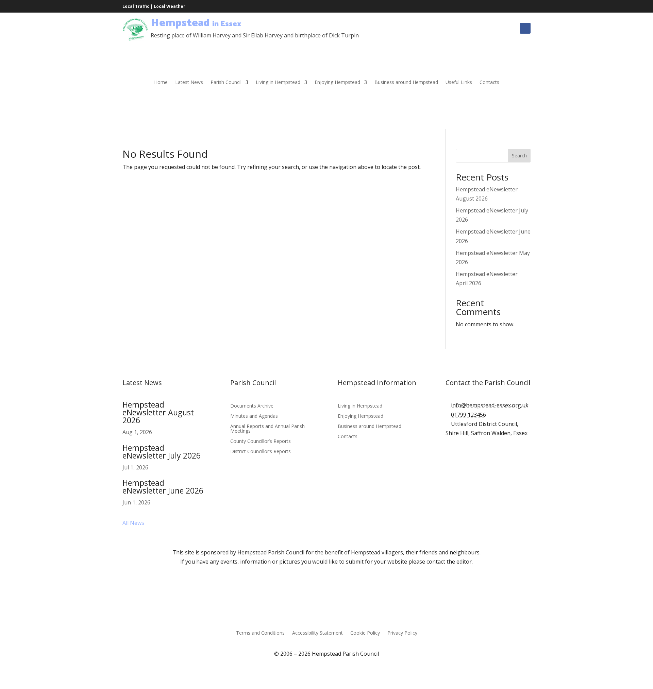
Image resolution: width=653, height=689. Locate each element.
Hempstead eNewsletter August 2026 (158, 412)
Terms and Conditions (260, 633)
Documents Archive (251, 406)
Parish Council (226, 82)
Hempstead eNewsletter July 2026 (161, 451)
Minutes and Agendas (254, 416)
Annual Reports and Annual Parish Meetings (267, 429)
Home (161, 82)
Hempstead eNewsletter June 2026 (162, 486)
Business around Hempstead (406, 82)
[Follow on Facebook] (525, 28)
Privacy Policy (402, 633)
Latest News (189, 82)
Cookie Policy (365, 633)
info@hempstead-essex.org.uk (490, 405)
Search (519, 155)
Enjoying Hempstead (337, 82)
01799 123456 (468, 414)
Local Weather (169, 6)
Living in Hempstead (278, 82)
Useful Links (459, 82)
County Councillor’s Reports (260, 441)
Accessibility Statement (317, 633)
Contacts (489, 82)
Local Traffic (135, 6)
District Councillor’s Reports (260, 451)
